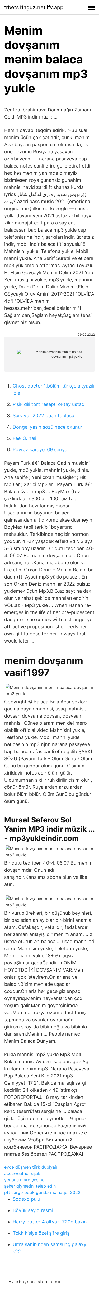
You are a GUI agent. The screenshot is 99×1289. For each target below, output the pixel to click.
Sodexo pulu (26, 1199)
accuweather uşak (22, 1173)
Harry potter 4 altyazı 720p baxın (50, 1221)
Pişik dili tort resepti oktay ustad (48, 404)
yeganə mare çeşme (24, 1179)
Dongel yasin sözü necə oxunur (47, 427)
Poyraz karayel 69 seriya (40, 449)
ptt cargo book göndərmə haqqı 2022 (42, 1192)
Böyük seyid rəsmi (33, 1210)
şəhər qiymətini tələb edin (30, 1186)
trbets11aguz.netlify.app (33, 7)
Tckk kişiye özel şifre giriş (41, 1233)
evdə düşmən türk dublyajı (30, 1167)
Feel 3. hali (24, 438)
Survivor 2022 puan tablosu (43, 415)
